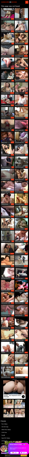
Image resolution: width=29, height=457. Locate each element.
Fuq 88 (3, 435)
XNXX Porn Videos (6, 429)
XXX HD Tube (4, 426)
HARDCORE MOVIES (9, 2)
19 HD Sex (4, 432)
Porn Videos (4, 424)
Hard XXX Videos (5, 438)
